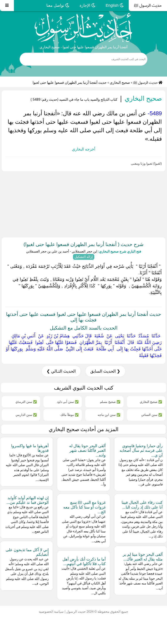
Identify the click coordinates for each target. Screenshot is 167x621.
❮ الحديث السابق (105, 371)
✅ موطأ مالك (69, 415)
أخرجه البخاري (83, 149)
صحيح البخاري (120, 82)
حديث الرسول (75, 611)
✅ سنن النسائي (151, 415)
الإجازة (85, 5)
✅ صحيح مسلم (110, 402)
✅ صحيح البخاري (151, 402)
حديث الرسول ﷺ (148, 5)
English (113, 5)
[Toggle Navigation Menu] (7, 5)
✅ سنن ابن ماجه (109, 415)
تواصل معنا (55, 5)
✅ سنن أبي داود (67, 402)
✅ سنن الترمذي (26, 402)
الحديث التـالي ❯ (61, 371)
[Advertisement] (83, 203)
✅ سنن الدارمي (26, 415)
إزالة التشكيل (84, 257)
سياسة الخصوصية (51, 611)
